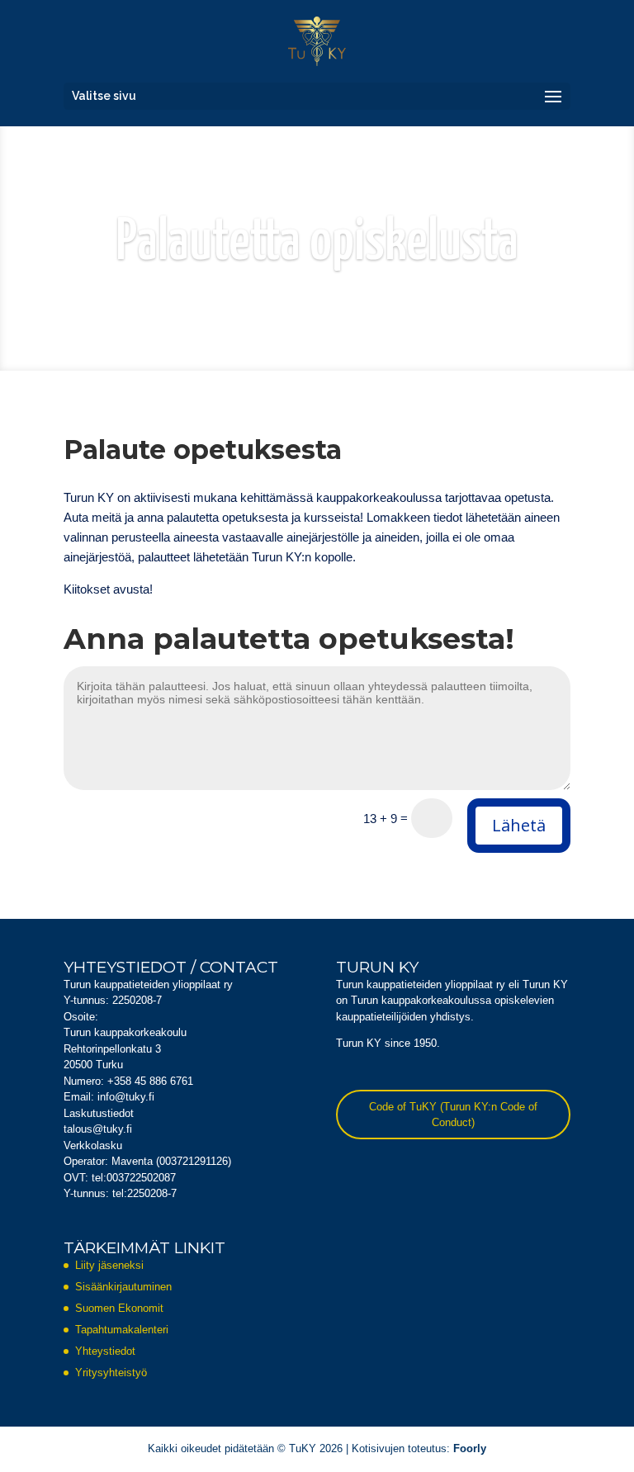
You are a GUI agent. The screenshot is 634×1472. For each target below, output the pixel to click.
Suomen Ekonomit (119, 1308)
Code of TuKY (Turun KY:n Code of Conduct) (453, 1114)
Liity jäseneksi (109, 1265)
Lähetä (519, 825)
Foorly (469, 1448)
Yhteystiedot (105, 1351)
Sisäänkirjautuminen (123, 1286)
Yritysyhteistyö (111, 1372)
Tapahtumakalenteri (121, 1329)
